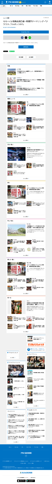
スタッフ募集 (31, 463)
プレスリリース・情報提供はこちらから (21, 461)
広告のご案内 (23, 463)
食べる (11, 5)
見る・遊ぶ (17, 5)
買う (23, 5)
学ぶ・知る (35, 5)
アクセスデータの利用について (36, 461)
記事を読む (26, 47)
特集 (41, 5)
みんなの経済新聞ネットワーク (26, 473)
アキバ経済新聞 (12, 2)
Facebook (45, 2)
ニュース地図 (6, 18)
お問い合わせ (47, 461)
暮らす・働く (28, 5)
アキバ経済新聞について (8, 461)
